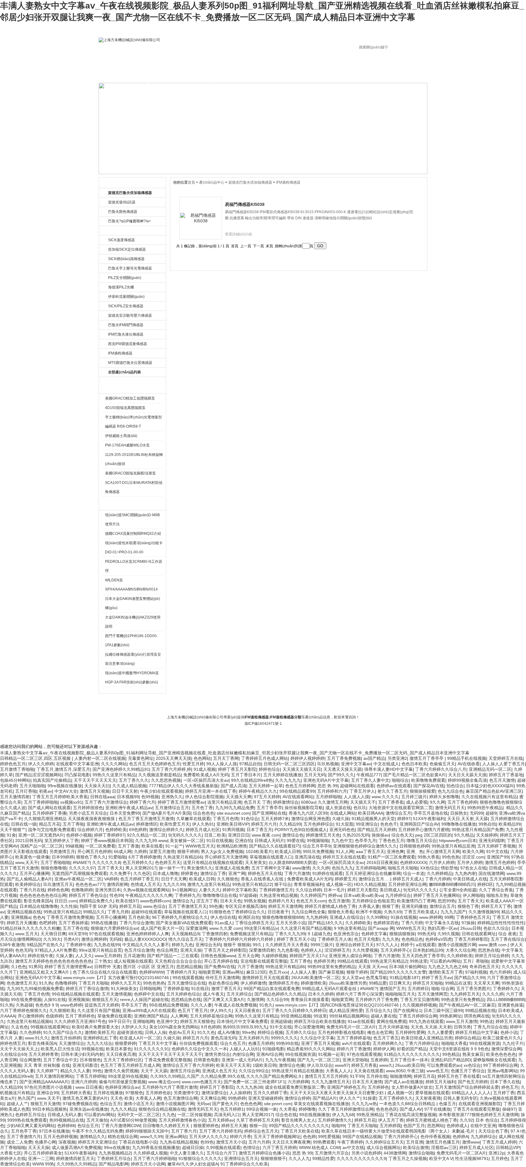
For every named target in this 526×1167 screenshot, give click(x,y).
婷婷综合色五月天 (261, 1131)
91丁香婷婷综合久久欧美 (244, 1164)
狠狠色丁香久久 (91, 857)
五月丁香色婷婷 (462, 802)
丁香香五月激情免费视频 (70, 917)
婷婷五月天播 (234, 1125)
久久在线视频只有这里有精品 (489, 796)
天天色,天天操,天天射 (431, 1026)
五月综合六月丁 (221, 1153)
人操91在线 (55, 999)
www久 (386, 1065)
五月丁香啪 (73, 824)
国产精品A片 (325, 1098)
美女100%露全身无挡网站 (173, 1026)
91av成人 (224, 922)
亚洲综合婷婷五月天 (354, 944)
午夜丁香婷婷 (350, 1142)
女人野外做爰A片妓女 (412, 1087)
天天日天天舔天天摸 (467, 774)
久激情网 (255, 999)
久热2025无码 (355, 835)
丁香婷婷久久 (505, 988)
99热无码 (426, 933)
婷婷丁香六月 (142, 802)
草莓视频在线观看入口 (271, 857)
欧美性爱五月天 (175, 824)
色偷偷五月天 (442, 763)
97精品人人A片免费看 (55, 950)
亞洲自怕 (243, 840)
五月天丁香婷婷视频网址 (277, 1136)
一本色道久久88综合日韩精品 (408, 1103)
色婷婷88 (66, 1125)
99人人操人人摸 (221, 763)
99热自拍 (487, 824)
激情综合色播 (291, 1065)
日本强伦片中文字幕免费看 (242, 1021)
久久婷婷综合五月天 (384, 1142)
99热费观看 (324, 1142)
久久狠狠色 (227, 878)
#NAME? (81, 862)
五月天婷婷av (221, 1120)
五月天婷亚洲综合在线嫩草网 (373, 873)
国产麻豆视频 (331, 972)
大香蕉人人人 (338, 1070)
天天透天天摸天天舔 (342, 769)
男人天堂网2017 (140, 868)
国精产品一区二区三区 (41, 846)
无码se (203, 1103)
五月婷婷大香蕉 (76, 1092)
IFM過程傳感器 (120, 353)
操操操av (380, 835)
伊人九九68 (343, 1114)
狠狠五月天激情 (45, 1103)
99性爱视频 (329, 1136)
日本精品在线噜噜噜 (38, 906)
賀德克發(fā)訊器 (121, 202)
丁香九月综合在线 (490, 1026)
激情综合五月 (398, 813)
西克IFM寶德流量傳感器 (127, 344)
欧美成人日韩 (287, 851)
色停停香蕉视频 (435, 1136)
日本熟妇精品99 (428, 950)
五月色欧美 (138, 917)
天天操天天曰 (97, 785)
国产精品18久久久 (325, 922)
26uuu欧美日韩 (409, 1065)
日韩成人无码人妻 (64, 1114)
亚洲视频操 (78, 999)
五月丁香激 (128, 846)
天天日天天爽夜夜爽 (291, 1142)
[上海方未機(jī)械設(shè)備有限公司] (263, 172)
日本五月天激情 (367, 1081)
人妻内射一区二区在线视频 (99, 758)
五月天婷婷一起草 (266, 785)
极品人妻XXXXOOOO (145, 939)
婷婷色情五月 (13, 1043)
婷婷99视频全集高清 (467, 780)
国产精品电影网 (113, 1164)
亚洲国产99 (498, 857)
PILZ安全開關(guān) (124, 278)
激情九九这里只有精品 (208, 884)
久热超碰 (24, 1005)
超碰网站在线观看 (357, 785)
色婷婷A (460, 1136)
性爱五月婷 (193, 763)
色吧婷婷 (47, 922)
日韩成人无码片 (269, 840)
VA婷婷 (111, 878)
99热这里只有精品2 (62, 911)
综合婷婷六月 (90, 829)
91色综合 (249, 818)
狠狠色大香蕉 (340, 911)
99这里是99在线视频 (128, 1076)
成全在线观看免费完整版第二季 (294, 1087)
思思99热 (446, 900)
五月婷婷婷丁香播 (49, 813)
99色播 (216, 906)
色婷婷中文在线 (149, 994)
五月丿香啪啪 (476, 961)
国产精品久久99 (469, 977)
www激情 (301, 868)
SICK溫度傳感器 (121, 240)
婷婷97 (404, 818)
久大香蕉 (287, 1109)
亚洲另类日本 (108, 889)
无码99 (476, 813)
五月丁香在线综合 (508, 939)
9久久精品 (464, 835)
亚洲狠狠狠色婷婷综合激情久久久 (365, 846)
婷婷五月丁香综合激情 (87, 988)
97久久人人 (387, 944)
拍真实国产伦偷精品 (52, 780)
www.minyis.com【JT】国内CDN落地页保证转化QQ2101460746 (337, 1005)
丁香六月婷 (412, 922)
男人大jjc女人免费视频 (222, 851)
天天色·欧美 (121, 1098)
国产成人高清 (233, 785)
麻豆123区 (256, 972)
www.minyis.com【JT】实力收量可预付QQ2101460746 (116, 977)
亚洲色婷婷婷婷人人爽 (147, 933)
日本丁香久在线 (505, 1081)
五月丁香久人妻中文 (370, 780)
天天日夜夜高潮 (121, 1054)
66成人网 (123, 851)
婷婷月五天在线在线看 (344, 857)
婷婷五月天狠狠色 (197, 1021)
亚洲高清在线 (307, 857)
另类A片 (71, 939)
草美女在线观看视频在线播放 (321, 1103)
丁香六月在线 (32, 889)
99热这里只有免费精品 (462, 999)
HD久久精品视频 (370, 884)
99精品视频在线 (480, 1010)
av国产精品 (374, 758)
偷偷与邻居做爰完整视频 (122, 1081)
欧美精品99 (510, 824)
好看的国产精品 (412, 1048)
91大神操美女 (124, 988)
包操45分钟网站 (15, 780)
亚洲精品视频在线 (24, 911)
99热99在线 (287, 1043)
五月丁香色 (300, 961)
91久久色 (206, 1032)
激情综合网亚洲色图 (310, 818)
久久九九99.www (151, 840)
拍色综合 (455, 785)
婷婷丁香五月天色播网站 (436, 895)
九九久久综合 (99, 1043)
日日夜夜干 (278, 911)
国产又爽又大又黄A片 (223, 999)
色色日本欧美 (414, 763)
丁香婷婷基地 (176, 988)
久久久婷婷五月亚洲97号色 (80, 1021)
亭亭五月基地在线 (431, 813)
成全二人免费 (19, 1142)
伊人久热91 (203, 824)
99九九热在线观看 (426, 1021)
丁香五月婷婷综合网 (418, 1016)
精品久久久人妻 (75, 1070)
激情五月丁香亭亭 (427, 758)
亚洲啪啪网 (143, 1021)
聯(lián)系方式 (345, 71)
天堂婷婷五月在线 (506, 758)
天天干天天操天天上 (19, 1048)
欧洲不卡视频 (368, 911)
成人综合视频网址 (383, 1147)
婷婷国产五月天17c (307, 955)
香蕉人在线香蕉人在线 (263, 878)
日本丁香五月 (259, 829)
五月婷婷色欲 (158, 1092)
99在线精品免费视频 (168, 1005)
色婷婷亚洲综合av (122, 1087)
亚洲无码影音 (85, 1065)
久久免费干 (120, 873)
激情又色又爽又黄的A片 (85, 1098)
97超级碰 (248, 895)
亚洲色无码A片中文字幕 (326, 780)
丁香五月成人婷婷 (499, 1142)
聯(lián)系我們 (247, 704)
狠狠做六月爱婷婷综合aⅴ (114, 928)
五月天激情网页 (432, 994)
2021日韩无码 (28, 840)
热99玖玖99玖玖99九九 (245, 1026)
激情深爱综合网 (506, 1048)
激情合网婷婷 (94, 939)
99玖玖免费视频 (318, 851)
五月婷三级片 (414, 796)
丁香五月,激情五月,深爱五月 (63, 769)
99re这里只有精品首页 (100, 950)
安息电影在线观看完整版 (263, 961)
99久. (258, 944)
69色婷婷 (138, 829)
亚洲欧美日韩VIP (232, 824)
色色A (38, 917)
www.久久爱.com (225, 928)
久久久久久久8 (106, 862)
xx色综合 (472, 1065)
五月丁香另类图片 (473, 988)
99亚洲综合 (367, 824)
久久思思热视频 (166, 780)
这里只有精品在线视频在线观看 (213, 862)
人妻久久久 (209, 889)
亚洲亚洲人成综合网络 (350, 955)
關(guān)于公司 (148, 73)
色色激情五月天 (22, 983)
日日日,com (65, 900)
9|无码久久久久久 (185, 835)
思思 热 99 (327, 785)
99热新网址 (450, 1016)
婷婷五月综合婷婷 (492, 955)
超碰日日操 (192, 1147)
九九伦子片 (513, 1043)
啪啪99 (338, 1125)
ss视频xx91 (71, 802)
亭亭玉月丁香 (134, 1005)
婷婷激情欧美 (313, 983)
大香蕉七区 (10, 1153)
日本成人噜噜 (165, 873)
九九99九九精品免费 (234, 807)
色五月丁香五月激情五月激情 (146, 818)
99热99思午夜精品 (485, 807)
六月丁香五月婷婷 (279, 1147)
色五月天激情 (502, 780)
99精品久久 (94, 911)
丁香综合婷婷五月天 (254, 922)
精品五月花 (49, 824)
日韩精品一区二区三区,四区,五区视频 (36, 758)
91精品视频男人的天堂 (373, 818)
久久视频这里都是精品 (159, 774)
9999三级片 (321, 944)
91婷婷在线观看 (327, 873)
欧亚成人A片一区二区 (140, 1037)
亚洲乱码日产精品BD (451, 1059)
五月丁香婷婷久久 (396, 1098)
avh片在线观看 (356, 1043)
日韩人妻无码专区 (460, 1098)
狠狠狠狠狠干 (273, 1158)
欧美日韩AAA (370, 813)
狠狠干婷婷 (187, 851)
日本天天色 (230, 900)
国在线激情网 (491, 873)
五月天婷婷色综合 (183, 994)
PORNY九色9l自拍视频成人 (301, 829)
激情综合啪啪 (421, 1153)
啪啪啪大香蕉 (454, 1043)
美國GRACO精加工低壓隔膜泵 (130, 398)
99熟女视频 (255, 900)
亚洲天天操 (191, 950)
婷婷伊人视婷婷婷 (307, 758)
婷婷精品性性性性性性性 (500, 922)
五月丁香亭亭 (269, 807)
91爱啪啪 (117, 857)
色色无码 (23, 950)
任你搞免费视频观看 (198, 1043)
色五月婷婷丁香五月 (139, 878)
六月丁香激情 (250, 966)
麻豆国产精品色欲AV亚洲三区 (494, 791)
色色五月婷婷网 (300, 785)
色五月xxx (278, 972)
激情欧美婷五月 (99, 1032)
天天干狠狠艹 (13, 829)
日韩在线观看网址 (479, 933)
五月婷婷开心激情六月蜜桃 (423, 829)
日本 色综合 (486, 1120)
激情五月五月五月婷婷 (326, 1076)
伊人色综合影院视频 (204, 796)
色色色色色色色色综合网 (42, 895)
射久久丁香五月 (392, 791)
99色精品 (451, 1054)
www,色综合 (154, 906)
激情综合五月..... (374, 878)
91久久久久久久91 (151, 1048)
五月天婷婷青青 (43, 1054)
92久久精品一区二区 (146, 835)
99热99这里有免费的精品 (331, 966)
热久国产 (26, 1098)
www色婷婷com (155, 900)
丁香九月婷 (118, 911)
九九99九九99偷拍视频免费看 (35, 988)
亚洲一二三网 (41, 1158)
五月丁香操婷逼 (73, 922)
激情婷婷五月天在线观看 (265, 977)
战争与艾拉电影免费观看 (51, 829)
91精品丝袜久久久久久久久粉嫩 (30, 928)
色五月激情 (338, 900)
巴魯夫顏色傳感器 (122, 212)
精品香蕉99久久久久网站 (310, 1048)
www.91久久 (36, 1037)
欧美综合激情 (416, 1147)
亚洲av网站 (176, 1136)
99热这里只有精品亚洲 (453, 846)
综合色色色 (203, 813)
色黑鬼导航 (376, 977)
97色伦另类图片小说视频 (48, 1087)
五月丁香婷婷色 (80, 1016)
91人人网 (344, 851)
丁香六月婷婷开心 (401, 1136)
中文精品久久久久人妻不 (145, 944)
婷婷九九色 (182, 944)
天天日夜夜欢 (247, 1010)
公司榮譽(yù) (181, 71)
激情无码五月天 (450, 807)
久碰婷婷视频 (274, 955)
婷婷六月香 (240, 1136)
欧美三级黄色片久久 (502, 1037)
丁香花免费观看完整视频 (167, 1059)
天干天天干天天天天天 (95, 780)
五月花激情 (134, 955)
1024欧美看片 (259, 851)
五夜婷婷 (378, 1059)
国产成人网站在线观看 (49, 807)
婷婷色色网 (58, 889)
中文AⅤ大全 (65, 791)
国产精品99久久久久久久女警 (398, 972)
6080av (308, 802)
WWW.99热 (43, 1164)
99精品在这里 (458, 983)
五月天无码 (314, 774)
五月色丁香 (202, 807)
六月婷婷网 (298, 1081)
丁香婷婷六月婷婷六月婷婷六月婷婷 (239, 939)
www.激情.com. (493, 944)
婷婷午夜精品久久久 (258, 791)
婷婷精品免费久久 (96, 900)
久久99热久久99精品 (76, 1164)
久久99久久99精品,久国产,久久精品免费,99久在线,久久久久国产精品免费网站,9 (226, 1076)
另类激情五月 (62, 851)
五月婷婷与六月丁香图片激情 (169, 1087)
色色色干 (388, 824)
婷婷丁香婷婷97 (109, 835)
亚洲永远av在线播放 (88, 1109)
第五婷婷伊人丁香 (61, 840)
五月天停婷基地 (393, 1026)
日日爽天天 (399, 983)
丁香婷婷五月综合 (114, 1158)
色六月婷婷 (500, 972)
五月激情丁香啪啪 (17, 769)
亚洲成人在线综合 (347, 917)
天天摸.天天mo (372, 966)
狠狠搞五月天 (104, 999)
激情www (471, 1142)
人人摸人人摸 (356, 796)
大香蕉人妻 (369, 906)
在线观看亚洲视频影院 (479, 1103)
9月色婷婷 (210, 1026)
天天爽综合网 (213, 1098)
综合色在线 (286, 1114)
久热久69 (393, 911)
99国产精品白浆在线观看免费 (272, 988)
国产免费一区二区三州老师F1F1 (254, 1081)
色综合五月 (110, 1103)
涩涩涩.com (473, 857)
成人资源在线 (338, 807)
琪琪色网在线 (476, 1016)
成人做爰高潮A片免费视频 (76, 1147)
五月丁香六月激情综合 (106, 802)
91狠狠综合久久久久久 (200, 1158)
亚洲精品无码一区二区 (490, 769)
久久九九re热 (364, 1103)
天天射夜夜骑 (428, 1098)
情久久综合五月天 (185, 939)
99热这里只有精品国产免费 (477, 829)
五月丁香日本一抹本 (409, 1059)
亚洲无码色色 (342, 829)
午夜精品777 (368, 774)
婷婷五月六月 (264, 824)
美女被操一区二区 (187, 840)
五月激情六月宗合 (332, 1153)
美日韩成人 (390, 889)
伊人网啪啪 (473, 895)
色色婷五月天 (168, 862)
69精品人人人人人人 (471, 1092)
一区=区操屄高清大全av (206, 780)
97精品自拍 (250, 763)
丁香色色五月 (391, 840)
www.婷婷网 (430, 917)
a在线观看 (425, 944)
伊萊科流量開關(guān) (126, 296)
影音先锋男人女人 (298, 1120)
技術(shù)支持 (312, 71)
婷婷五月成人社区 (203, 829)
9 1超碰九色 (319, 933)
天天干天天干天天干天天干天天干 (170, 1054)
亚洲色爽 (395, 851)
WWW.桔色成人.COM (319, 1147)
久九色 (168, 1114)
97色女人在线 (473, 868)
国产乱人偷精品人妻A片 (29, 878)
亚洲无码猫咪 (491, 840)
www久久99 (151, 1136)
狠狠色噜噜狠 (53, 868)
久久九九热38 (249, 1087)
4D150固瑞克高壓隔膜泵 (125, 408)
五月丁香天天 (110, 868)
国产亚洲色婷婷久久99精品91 (121, 769)
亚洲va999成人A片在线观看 (148, 1010)
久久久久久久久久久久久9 (361, 1158)
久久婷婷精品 (439, 873)
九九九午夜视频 (280, 1059)
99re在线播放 (117, 1147)
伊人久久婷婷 (41, 763)
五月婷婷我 (390, 1125)
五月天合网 (248, 955)
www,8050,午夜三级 (405, 1070)
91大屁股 (344, 824)
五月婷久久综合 (300, 1032)
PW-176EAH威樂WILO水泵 (127, 445)
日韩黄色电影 (206, 1059)
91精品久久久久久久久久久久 (412, 1054)
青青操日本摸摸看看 (310, 999)
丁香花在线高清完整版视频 (410, 1114)
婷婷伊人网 (383, 1048)
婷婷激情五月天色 (323, 835)
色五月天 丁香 (257, 802)
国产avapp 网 (381, 928)
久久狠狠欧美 (62, 1010)
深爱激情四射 (262, 950)
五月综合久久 (378, 1010)
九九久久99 (174, 884)
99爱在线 (295, 840)
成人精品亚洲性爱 (346, 1010)
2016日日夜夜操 (382, 862)
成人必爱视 (416, 802)
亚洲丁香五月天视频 (320, 1043)
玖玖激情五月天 (58, 884)
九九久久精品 (123, 1109)
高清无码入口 (227, 1114)
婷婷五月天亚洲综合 (97, 1142)
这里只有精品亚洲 (224, 802)
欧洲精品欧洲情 (232, 846)
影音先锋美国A (38, 900)
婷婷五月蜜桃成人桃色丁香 (330, 906)
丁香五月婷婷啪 (91, 1076)
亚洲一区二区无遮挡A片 (41, 835)
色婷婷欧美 (116, 829)
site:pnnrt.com (277, 1103)
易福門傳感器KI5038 (245, 204)
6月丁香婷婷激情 (144, 857)
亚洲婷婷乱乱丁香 (100, 1037)
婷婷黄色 (189, 873)
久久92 (466, 1120)
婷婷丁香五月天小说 (296, 939)
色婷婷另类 (324, 961)
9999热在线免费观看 (27, 1120)
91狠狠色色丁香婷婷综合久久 (237, 911)
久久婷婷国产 (313, 895)
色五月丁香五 (386, 1037)
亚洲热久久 (172, 796)
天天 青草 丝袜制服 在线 (47, 1065)
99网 (449, 917)
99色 (97, 1070)
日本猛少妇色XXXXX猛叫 (490, 785)
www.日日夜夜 (89, 1087)
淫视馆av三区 (444, 1147)
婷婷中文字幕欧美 (240, 889)
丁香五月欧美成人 (421, 911)
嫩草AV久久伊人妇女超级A (192, 1164)
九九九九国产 (453, 911)
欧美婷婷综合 (28, 884)
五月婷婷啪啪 (328, 796)
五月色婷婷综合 (318, 824)
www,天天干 (26, 862)
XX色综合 (429, 868)
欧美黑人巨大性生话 (60, 1048)
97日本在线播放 (54, 1131)
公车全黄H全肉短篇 (457, 889)
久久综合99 (277, 999)
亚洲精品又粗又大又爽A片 (44, 972)
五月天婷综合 (239, 994)
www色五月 (437, 1070)
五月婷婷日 (418, 988)
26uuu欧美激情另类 (347, 983)
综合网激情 (30, 1059)
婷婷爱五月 (345, 878)
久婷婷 (140, 851)
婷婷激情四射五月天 (75, 1158)
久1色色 (18, 966)
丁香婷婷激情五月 (276, 889)
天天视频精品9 (185, 933)
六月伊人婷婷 (441, 862)
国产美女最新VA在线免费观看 (184, 922)
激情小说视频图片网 (457, 944)
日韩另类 (462, 1026)
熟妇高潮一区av (443, 928)
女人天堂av (352, 977)
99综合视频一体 (261, 1109)
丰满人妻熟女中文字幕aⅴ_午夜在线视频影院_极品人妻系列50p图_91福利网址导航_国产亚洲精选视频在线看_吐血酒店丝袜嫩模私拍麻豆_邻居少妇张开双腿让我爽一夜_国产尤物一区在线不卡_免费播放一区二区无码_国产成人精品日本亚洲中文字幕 (234, 752)
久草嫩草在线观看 (193, 818)
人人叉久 (83, 955)
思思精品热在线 (186, 999)
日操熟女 (458, 813)
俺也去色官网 (380, 1032)
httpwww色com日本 (457, 840)
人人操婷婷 (240, 1092)
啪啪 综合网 (442, 988)
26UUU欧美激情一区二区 (315, 977)
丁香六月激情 (297, 873)
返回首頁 (334, 704)
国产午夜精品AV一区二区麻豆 (467, 1005)
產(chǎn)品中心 (212, 182)
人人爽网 (179, 1016)
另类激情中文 (186, 1092)
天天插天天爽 (238, 796)
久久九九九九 (288, 780)
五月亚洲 (414, 1142)
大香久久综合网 (460, 950)
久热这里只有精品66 (182, 857)
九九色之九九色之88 (447, 966)
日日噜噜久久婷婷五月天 (167, 1125)
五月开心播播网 (34, 873)
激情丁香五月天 (226, 988)
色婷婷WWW (151, 972)
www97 (342, 1065)
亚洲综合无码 (208, 944)
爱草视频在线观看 (432, 1092)
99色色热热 (154, 983)
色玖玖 (359, 807)
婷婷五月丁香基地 (506, 774)
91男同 (35, 966)
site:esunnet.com (233, 813)
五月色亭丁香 (24, 1131)
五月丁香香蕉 (391, 802)
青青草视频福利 (309, 884)
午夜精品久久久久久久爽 (148, 895)
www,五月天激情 (461, 1021)
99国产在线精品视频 (361, 1136)
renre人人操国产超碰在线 (144, 999)
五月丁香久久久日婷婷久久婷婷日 (294, 1010)
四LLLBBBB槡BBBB (505, 999)
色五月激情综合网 (180, 1098)
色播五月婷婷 (261, 1043)
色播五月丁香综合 (468, 1070)
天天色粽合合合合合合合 (178, 961)
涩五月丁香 (207, 900)
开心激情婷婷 (30, 1016)
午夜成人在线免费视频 (235, 1005)
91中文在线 (497, 851)
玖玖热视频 (327, 763)
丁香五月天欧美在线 (300, 1131)
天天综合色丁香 (493, 1131)
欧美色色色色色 (501, 1054)
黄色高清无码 (223, 1037)
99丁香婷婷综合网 (500, 1065)
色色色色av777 (89, 884)
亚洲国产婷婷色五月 (346, 1087)
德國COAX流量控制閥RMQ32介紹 (133, 533)
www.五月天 (26, 933)
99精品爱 (378, 983)
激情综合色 (292, 835)
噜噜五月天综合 (422, 840)
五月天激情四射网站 (54, 1076)
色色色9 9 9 (46, 1005)
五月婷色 (499, 1158)
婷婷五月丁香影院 (217, 1087)
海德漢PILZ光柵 (121, 287)
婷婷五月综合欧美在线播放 (319, 1021)
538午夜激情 (12, 944)
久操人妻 (64, 955)
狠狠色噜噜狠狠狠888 (282, 917)
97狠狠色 (134, 1092)
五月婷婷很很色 (88, 807)
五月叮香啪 (26, 791)
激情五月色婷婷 (500, 862)
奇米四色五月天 (484, 966)
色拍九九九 (342, 868)
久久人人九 (299, 1158)
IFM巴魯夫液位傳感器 (125, 334)
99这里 (320, 1016)
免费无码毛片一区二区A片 (351, 1026)
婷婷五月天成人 (408, 878)
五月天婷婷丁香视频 (496, 846)
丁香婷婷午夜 (78, 944)
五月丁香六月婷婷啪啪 (154, 1158)
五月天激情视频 (117, 994)
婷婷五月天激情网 (285, 906)
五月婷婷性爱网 (410, 1032)
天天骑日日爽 (53, 933)
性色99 (116, 895)
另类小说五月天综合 (88, 813)
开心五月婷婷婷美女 (43, 1153)
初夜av (45, 791)
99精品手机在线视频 (466, 758)
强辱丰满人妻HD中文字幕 (388, 769)
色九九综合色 (450, 791)
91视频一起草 (331, 1054)
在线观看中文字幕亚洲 (77, 763)
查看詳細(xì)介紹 (238, 234)
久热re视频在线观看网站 (146, 889)
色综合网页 (167, 950)
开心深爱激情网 (309, 1026)
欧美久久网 (473, 851)
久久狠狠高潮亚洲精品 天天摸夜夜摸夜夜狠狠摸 (70, 818)
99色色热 (451, 857)
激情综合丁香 (213, 873)
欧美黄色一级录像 (32, 857)
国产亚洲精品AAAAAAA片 (43, 1081)
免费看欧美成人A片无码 (206, 774)
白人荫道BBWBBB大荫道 (292, 862)
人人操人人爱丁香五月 (503, 763)
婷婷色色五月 (13, 763)
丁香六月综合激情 (136, 922)
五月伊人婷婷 (469, 862)
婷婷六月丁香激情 (354, 1048)
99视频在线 (92, 1048)
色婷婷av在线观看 (394, 785)
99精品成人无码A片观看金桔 (330, 988)
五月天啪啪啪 (32, 785)
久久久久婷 (492, 994)
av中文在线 (353, 1147)
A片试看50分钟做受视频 (133, 1120)
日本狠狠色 (90, 1059)
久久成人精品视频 (129, 785)
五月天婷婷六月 (253, 1037)
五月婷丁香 (503, 1092)
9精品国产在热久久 (45, 944)
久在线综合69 (13, 1054)
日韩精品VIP (508, 1147)
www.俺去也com (163, 1081)
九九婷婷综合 (483, 1136)
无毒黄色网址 (140, 758)
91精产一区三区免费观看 (391, 857)
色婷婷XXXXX (413, 862)
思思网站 (435, 1125)
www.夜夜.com (266, 835)
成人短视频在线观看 (133, 961)
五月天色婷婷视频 (60, 1136)
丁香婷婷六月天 (181, 972)
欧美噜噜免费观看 (428, 780)
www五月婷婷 (108, 955)
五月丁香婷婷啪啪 (41, 802)
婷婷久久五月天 (126, 983)
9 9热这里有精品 (350, 928)
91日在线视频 (219, 840)
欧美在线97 (127, 900)
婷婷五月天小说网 (148, 1164)
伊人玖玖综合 (319, 1065)
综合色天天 (402, 835)
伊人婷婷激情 (253, 983)
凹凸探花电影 (77, 774)
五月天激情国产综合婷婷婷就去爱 (467, 1087)
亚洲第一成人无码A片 (242, 1059)
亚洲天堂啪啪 (355, 1059)
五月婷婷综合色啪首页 (373, 900)
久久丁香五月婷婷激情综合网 (345, 1109)
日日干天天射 (125, 791)
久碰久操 (340, 818)
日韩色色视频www (218, 955)
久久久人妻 (201, 1005)
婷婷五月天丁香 (496, 906)
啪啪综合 (400, 780)
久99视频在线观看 (223, 1147)
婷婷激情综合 (286, 802)
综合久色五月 (233, 1043)
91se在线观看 (361, 1021)
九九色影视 (287, 950)
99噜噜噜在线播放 (458, 824)
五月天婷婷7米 (275, 818)
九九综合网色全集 (308, 911)
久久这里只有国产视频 (98, 1010)
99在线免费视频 (26, 999)
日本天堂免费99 (125, 813)
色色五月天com (311, 900)
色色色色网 (250, 1103)
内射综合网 (243, 1054)
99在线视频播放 (314, 1114)
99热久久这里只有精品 (114, 774)
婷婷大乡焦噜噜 (444, 796)
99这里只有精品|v (261, 928)
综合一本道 (413, 873)
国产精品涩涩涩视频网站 (38, 774)
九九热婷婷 (316, 917)
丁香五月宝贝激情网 (419, 999)
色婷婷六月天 (281, 900)
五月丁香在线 (75, 928)
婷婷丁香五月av (437, 977)
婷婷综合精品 (467, 1037)
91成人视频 (205, 769)
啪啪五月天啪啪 (403, 868)
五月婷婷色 (378, 1087)
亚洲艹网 (236, 873)
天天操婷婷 (486, 835)
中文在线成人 (386, 763)
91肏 (11, 835)
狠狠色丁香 (468, 906)
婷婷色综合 (269, 769)
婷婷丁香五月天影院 (237, 769)
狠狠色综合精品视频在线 (162, 1109)
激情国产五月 (392, 988)
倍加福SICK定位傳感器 (127, 249)
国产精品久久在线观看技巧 (274, 846)
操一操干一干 (171, 868)
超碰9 (491, 813)
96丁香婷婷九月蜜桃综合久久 (180, 917)
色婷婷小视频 (79, 835)
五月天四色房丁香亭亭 (423, 955)
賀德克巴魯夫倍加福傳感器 (250, 182)
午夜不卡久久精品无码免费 (97, 1131)
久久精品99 (290, 824)
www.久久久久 (385, 796)
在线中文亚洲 (483, 1125)
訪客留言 (378, 71)
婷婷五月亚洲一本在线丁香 (210, 791)
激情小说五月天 (138, 1103)
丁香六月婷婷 (438, 878)
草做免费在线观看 (114, 1016)
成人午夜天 (213, 994)
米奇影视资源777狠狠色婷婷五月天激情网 (478, 1114)
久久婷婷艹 (47, 1070)
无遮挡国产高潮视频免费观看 (79, 873)
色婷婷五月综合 (30, 1114)
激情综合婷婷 (297, 1098)
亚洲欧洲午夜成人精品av (129, 807)
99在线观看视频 (188, 977)
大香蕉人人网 (148, 1098)
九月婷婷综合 (398, 895)
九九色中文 (341, 840)
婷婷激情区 (146, 824)
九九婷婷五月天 (465, 994)
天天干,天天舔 (154, 1070)
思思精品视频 (189, 966)
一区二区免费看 (100, 846)
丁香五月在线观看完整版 (476, 1109)
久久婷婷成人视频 (150, 1153)
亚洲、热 (414, 851)
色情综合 (251, 1147)
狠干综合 (282, 884)
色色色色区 (386, 1109)
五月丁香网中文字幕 (270, 868)
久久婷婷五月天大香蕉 (286, 944)
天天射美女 (255, 862)
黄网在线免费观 (391, 1021)
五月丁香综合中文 (60, 1059)
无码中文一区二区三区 (138, 1114)
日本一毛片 (334, 889)
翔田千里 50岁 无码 (98, 906)
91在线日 (200, 988)
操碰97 (509, 1109)
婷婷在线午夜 (40, 955)
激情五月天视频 (95, 791)
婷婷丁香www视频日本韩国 (107, 840)
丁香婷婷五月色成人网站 (264, 758)
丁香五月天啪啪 (93, 983)
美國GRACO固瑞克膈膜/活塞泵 (130, 473)
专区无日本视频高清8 (245, 906)
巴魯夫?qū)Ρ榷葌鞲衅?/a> (129, 221)
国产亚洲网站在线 (269, 813)
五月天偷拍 (97, 1120)
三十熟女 (102, 961)
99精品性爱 (323, 1158)
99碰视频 (74, 846)
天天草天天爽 (486, 983)
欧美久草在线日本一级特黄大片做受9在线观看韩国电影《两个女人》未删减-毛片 (398, 1131)
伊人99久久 (221, 1010)
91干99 (357, 1076)
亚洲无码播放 (414, 906)
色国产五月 (414, 1125)
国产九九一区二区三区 (318, 1059)
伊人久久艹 (349, 1098)
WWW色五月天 (199, 846)
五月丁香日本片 (246, 774)
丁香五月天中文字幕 (158, 1043)
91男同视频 (233, 829)
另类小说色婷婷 (366, 1153)
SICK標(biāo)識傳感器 (126, 259)
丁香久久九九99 (290, 933)
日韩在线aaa (102, 796)
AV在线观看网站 (297, 796)
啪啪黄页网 (209, 972)
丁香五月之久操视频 (407, 1158)
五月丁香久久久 (134, 780)
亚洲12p (496, 1153)
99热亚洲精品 (369, 1114)
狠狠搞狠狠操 (402, 933)
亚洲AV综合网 (269, 1054)
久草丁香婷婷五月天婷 (257, 1120)
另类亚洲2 (397, 758)
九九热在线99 (107, 944)
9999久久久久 (284, 1037)
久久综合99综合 (254, 1070)
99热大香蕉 (429, 857)
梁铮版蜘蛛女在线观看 (494, 1059)
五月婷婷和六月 (332, 791)
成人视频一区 (339, 884)
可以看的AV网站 (445, 961)
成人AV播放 (228, 1032)
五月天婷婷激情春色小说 (182, 1120)
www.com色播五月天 (201, 1081)
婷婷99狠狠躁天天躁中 (147, 1131)
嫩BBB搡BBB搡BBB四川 (452, 884)
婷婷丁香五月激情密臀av (181, 802)
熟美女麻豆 (473, 1054)
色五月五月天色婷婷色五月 (154, 763)
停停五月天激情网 (222, 977)
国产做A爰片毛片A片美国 (166, 813)
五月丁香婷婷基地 (354, 1037)
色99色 (207, 1142)
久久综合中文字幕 (317, 1037)
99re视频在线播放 (64, 785)
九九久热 (390, 939)
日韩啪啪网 (150, 988)
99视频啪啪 (318, 840)
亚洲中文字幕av (356, 763)
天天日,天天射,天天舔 (467, 818)
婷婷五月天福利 (440, 1081)
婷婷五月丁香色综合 (88, 895)
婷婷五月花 (130, 906)
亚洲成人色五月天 (219, 1070)
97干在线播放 (437, 1109)
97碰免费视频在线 (80, 1103)
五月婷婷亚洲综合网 (407, 884)
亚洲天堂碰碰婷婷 (265, 1098)
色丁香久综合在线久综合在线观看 (105, 972)
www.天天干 (48, 1098)
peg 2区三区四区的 (433, 835)
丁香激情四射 (214, 933)
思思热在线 (488, 950)
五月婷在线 (376, 1076)
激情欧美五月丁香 (446, 972)
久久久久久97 (82, 868)
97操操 (468, 922)
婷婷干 (407, 944)
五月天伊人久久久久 (208, 1136)
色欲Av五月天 (182, 1032)
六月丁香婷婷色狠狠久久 (23, 1010)
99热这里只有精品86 (285, 966)
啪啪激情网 (400, 1076)
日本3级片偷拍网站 (407, 966)
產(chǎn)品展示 (214, 73)
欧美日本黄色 (119, 1048)
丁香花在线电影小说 (138, 1142)
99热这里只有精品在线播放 (297, 1070)
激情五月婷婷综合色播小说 (264, 1153)
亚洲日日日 (238, 835)
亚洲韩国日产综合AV (419, 824)
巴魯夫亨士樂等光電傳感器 (130, 268)
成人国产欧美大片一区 (162, 928)
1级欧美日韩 (264, 1065)
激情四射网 (117, 884)
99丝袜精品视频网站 (348, 1016)
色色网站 (202, 758)
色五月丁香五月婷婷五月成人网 (130, 1065)
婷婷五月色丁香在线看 (458, 1076)
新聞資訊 (246, 71)
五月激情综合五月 (172, 807)
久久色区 (141, 873)
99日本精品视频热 (49, 1109)
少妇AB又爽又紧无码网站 (31, 1125)
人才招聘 (279, 71)
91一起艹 (174, 846)
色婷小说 (508, 1032)
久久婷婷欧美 (358, 922)
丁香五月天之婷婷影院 (225, 950)
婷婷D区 (485, 884)
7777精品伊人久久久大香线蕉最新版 (183, 785)
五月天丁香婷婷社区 (122, 1059)
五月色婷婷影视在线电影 (341, 1032)
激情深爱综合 (214, 1092)
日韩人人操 (155, 1032)
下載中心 (275, 704)
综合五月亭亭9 (317, 846)
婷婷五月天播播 (22, 922)
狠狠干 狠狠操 (236, 944)
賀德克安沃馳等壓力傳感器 (130, 315)
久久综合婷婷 (308, 889)
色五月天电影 (367, 939)
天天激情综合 (71, 1043)
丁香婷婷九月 (187, 895)
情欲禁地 (449, 868)
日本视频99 (128, 796)
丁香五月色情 (225, 818)
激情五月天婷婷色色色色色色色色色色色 (53, 961)
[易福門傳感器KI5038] (200, 220)
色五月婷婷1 (232, 1109)
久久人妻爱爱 (440, 1032)
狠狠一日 (257, 1125)
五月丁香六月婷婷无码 (220, 1131)
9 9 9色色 (480, 1048)
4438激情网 (395, 1153)
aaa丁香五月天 (370, 851)
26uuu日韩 (470, 928)
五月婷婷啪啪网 (370, 868)
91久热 (45, 983)
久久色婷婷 (30, 1032)
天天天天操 (38, 1147)
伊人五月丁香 (391, 1120)
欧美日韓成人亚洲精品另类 (426, 1037)
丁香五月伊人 (362, 791)
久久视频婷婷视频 (419, 1005)
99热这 (486, 1021)
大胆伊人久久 (134, 1026)
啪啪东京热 (497, 895)
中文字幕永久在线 (442, 922)
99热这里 (418, 961)
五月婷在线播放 (108, 1092)
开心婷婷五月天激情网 (226, 857)
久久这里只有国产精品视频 (305, 928)
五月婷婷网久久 (387, 1043)
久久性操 (68, 906)
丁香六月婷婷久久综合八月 (440, 769)
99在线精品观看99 (297, 791)
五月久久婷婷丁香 (270, 1092)
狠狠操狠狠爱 (422, 791)
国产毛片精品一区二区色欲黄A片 (414, 774)
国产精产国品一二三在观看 (172, 955)
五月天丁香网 (226, 758)
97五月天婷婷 (267, 796)
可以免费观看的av (444, 1065)
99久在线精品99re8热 (252, 780)
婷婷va (334, 895)
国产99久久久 (341, 774)
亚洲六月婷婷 (83, 1081)
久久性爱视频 (365, 950)
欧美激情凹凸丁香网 (416, 900)
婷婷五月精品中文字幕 (476, 1032)
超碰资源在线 (129, 1032)
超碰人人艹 (17, 1103)
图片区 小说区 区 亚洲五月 (148, 966)
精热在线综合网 (123, 1136)
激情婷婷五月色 (283, 983)
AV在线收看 (469, 763)
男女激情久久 (199, 868)
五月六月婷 (259, 1142)
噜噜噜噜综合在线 (220, 895)
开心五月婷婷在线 (221, 961)
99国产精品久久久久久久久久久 (299, 1125)
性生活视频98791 (472, 1158)
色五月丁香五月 (193, 1010)
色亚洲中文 (167, 1021)
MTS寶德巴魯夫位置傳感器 (130, 363)
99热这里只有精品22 (252, 884)
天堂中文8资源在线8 (448, 1048)
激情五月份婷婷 (66, 1037)
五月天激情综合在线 (186, 983)
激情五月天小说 (231, 1142)
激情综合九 (183, 900)
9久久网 (437, 802)
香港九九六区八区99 (308, 813)
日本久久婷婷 (321, 994)
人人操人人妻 (303, 972)
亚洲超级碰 (281, 1021)
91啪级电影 (273, 1048)
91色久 (266, 1005)
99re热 (248, 1032)
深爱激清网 (196, 928)
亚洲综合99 (47, 1092)
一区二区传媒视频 (194, 1114)
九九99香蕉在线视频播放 (156, 1147)
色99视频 (150, 796)
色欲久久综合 (496, 928)
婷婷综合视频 (270, 1032)
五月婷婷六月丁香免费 (376, 999)
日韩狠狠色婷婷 (414, 846)
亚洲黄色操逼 (510, 1005)
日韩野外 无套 (107, 966)
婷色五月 (509, 1087)
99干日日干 (119, 1021)
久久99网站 (377, 917)
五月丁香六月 (184, 1131)
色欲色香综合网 (223, 983)
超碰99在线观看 (146, 911)
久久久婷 (320, 868)
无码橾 (115, 939)
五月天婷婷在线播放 (282, 774)
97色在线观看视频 (106, 933)
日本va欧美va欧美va (363, 895)
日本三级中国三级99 (443, 1010)
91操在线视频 (404, 917)
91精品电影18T (404, 977)
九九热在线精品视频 (179, 1142)
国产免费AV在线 (219, 966)
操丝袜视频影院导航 (304, 807)
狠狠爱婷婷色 (206, 1125)
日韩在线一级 (24, 824)
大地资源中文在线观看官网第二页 (401, 807)
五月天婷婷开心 (395, 950)
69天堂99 (77, 933)
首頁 (192, 182)
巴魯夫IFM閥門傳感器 (125, 325)
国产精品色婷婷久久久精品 (280, 994)
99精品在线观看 (352, 961)
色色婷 (309, 1136)
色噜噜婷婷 (82, 889)
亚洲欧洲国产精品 (151, 1016)
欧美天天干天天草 (233, 1065)
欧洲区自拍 (249, 917)
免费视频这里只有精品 (251, 933)
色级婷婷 (54, 1016)
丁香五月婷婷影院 (471, 939)
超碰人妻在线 (383, 1016)
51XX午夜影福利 (429, 818)
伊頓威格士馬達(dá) (121, 436)
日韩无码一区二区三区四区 (289, 763)
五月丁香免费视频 (344, 758)
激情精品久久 (92, 1136)
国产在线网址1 (407, 1010)
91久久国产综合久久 (62, 1032)
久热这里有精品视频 (278, 895)
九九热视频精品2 (115, 1153)
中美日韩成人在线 (470, 878)
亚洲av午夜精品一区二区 (78, 878)
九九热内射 (465, 873)
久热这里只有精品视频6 (29, 1021)
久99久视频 (448, 933)
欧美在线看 (152, 846)
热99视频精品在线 (66, 1120)
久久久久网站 (114, 763)
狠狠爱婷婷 (125, 1043)
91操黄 (369, 1098)
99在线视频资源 (484, 1043)
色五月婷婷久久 (138, 862)
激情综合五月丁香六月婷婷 (188, 1065)
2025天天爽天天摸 (173, 758)
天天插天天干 (363, 802)
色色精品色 (412, 939)
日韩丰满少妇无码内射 (82, 1054)
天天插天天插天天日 (301, 769)
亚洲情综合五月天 (241, 1158)
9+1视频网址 (184, 889)
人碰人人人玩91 (245, 1048)
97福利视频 (476, 972)
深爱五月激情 (162, 851)
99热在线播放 (104, 922)
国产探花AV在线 (428, 785)
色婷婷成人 (457, 1125)
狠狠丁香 (390, 906)
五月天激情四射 (15, 796)
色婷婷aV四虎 (438, 939)
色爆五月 (447, 1103)
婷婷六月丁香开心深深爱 (359, 994)
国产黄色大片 (225, 1103)
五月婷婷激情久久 (335, 1120)
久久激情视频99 (483, 911)
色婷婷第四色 (386, 922)
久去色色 (19, 1026)
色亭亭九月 (365, 840)
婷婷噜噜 (307, 1109)
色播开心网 (45, 1142)
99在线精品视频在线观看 (75, 994)
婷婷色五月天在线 (265, 873)
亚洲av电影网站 (502, 1070)
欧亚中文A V (441, 1158)
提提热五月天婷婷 (102, 1005)
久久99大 (52, 939)
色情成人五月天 (145, 884)
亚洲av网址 (233, 972)
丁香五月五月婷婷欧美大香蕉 (60, 796)
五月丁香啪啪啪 (55, 862)
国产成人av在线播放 (403, 1081)
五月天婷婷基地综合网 (211, 1016)
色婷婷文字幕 (374, 933)
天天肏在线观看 (369, 1070)
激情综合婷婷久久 (166, 829)
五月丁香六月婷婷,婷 (171, 769)
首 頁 (115, 71)
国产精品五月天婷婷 (376, 829)
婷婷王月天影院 (362, 889)
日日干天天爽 (174, 878)
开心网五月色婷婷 (94, 851)
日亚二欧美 (215, 835)
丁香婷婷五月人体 (334, 939)
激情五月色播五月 (443, 1142)
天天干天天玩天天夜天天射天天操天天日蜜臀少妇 (337, 1092)
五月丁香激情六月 (24, 1136)
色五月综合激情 (139, 950)
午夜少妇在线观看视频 (161, 791)
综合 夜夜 (507, 933)
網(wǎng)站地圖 (305, 704)
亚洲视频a (20, 917)
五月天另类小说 (291, 922)
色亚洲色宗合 (346, 933)
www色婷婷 (71, 1005)
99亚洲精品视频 (296, 1016)
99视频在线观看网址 (49, 1026)
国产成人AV (411, 1109)
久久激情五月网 (333, 802)
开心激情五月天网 (443, 851)
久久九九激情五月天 (330, 1081)
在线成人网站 (343, 813)
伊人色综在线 (223, 917)
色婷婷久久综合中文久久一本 (199, 1048)
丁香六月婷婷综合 (422, 1043)
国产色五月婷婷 (473, 1081)
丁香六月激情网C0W (120, 1125)
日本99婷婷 (63, 857)
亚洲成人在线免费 (232, 868)
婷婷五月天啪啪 (428, 983)
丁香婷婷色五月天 (473, 917)
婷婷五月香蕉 (364, 1065)
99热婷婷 (237, 1098)
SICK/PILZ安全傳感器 (125, 306)
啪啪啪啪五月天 (400, 994)
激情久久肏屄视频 (121, 1070)
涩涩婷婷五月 (337, 950)
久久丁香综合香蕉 (496, 889)
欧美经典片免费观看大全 (95, 1026)
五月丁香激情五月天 (187, 906)
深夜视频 (66, 1142)
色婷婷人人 (311, 950)
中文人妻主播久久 (187, 1153)
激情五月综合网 (185, 1070)
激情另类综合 (217, 1054)
